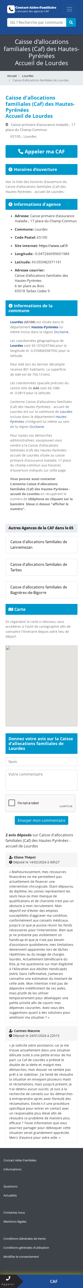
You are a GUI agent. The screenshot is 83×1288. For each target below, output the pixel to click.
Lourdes (27, 76)
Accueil (12, 76)
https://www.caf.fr (53, 245)
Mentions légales (15, 1221)
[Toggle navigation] (69, 9)
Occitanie (61, 332)
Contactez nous (14, 1212)
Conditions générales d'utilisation (26, 1247)
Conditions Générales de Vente (24, 1238)
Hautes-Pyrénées (44, 327)
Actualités (10, 1195)
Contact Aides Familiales (19, 1160)
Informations (12, 1169)
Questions (10, 1186)
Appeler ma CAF (44, 151)
